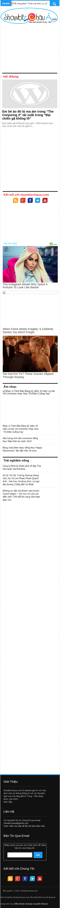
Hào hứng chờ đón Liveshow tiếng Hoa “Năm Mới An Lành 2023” (20, 440)
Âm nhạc (10, 386)
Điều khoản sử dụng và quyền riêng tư (31, 904)
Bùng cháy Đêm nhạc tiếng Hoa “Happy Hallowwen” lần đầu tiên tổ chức (22, 449)
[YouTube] (45, 201)
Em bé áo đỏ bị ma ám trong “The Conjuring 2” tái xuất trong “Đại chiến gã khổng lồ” (28, 115)
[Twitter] (37, 201)
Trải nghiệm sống (16, 460)
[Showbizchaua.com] (29, 16)
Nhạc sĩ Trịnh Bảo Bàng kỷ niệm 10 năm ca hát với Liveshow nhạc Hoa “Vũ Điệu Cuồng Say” (20, 428)
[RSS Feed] (15, 201)
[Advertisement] (29, 49)
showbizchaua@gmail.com (16, 823)
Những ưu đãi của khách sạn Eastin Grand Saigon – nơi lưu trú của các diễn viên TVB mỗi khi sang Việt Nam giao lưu (21, 495)
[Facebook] (30, 201)
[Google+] (22, 201)
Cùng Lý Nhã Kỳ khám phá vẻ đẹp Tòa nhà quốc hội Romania (22, 467)
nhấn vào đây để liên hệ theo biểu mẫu (27, 826)
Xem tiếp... (9, 802)
